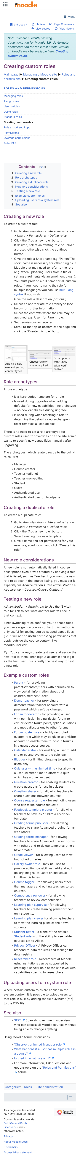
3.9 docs (18, 24)
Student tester (24, 932)
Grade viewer (23, 855)
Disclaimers (10, 1147)
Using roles (11, 111)
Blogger (19, 759)
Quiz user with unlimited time (34, 768)
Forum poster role (26, 732)
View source (43, 28)
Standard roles (13, 116)
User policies (12, 106)
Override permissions (17, 137)
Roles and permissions (24, 88)
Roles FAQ (10, 143)
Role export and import (18, 127)
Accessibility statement (18, 1152)
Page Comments (64, 24)
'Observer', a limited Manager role (38, 1044)
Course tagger (24, 882)
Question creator (26, 782)
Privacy (8, 1136)
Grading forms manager (31, 837)
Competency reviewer (29, 895)
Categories (12, 1087)
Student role (22, 936)
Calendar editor (25, 750)
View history (66, 28)
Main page (11, 74)
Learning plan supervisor (31, 904)
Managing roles (13, 95)
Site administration (49, 1087)
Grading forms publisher (31, 823)
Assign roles (11, 101)
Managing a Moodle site (40, 74)
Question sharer (25, 791)
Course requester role (29, 800)
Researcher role (25, 959)
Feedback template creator (33, 809)
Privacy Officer (24, 945)
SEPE (18, 1020)
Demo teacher (24, 700)
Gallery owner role (27, 864)
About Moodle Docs (16, 1141)
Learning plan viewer (28, 918)
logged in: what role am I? (32, 1058)
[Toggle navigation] (4, 5)
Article (40, 24)
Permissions (11, 132)
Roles (28, 1087)
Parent (18, 682)
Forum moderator (26, 714)
